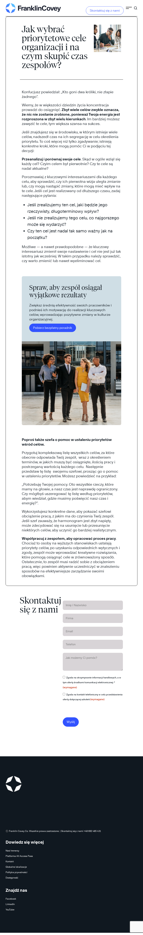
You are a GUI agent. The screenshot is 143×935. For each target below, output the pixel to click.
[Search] (135, 6)
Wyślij (71, 722)
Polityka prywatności (16, 872)
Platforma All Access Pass (19, 856)
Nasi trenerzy (12, 850)
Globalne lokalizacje (16, 866)
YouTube (10, 909)
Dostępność (12, 877)
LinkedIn (10, 904)
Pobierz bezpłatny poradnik (52, 328)
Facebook (11, 898)
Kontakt (10, 861)
